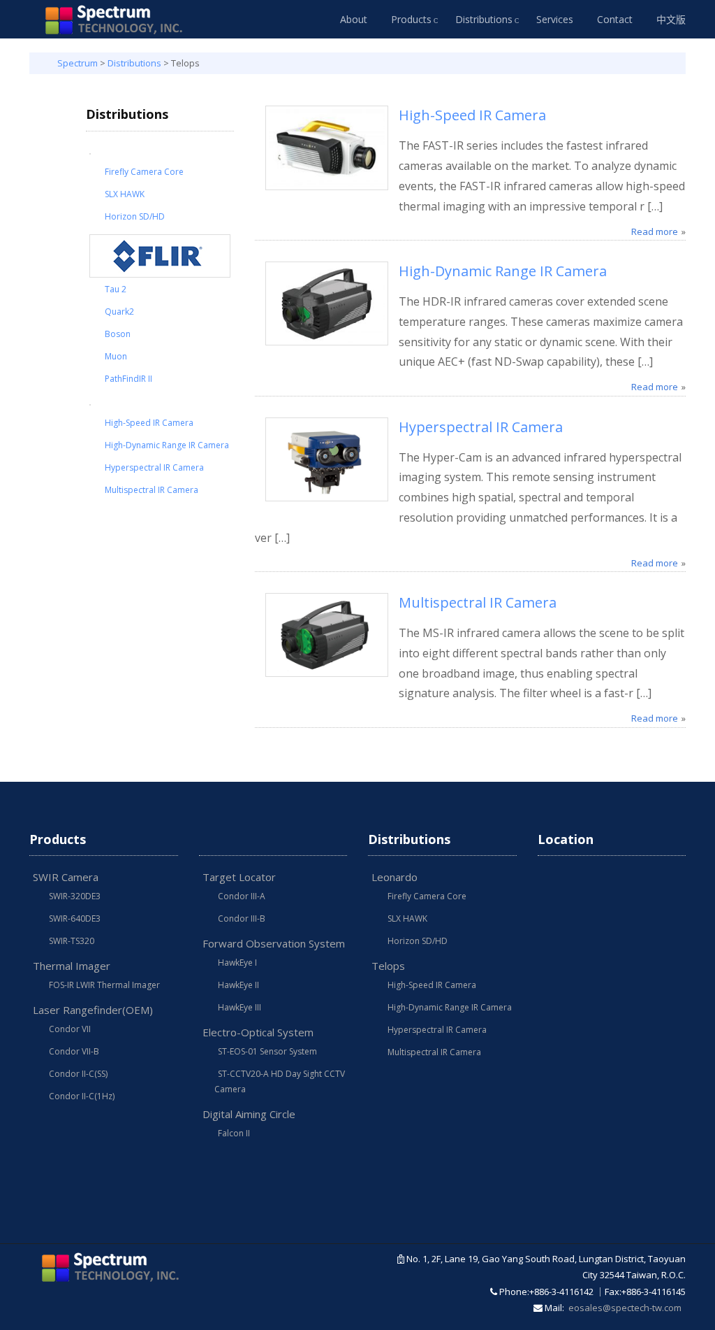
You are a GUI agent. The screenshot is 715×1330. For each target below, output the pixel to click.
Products (411, 19)
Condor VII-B (74, 1051)
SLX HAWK (125, 194)
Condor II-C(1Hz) (82, 1096)
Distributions (484, 19)
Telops (388, 966)
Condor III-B (241, 918)
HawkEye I (237, 962)
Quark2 (119, 311)
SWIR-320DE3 (75, 896)
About (353, 19)
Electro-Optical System (258, 1032)
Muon (116, 356)
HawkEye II (238, 985)
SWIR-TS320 (71, 941)
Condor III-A (241, 896)
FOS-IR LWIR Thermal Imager (104, 985)
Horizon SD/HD (135, 216)
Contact (615, 19)
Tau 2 (115, 289)
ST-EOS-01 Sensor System (267, 1051)
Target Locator (239, 877)
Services (554, 19)
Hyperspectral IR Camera (154, 467)
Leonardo (394, 877)
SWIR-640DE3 (75, 918)
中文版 (671, 19)
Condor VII (70, 1029)
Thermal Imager (71, 966)
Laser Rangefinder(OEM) (93, 1010)
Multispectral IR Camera (151, 490)
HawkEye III (239, 1007)
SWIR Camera (65, 877)
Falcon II (234, 1133)
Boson (118, 334)
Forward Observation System (273, 943)
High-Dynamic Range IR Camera (167, 445)
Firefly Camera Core (144, 172)
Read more (654, 231)
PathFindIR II (128, 379)
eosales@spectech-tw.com (624, 1307)
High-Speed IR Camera (149, 423)
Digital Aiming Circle (248, 1114)
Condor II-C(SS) (78, 1074)
